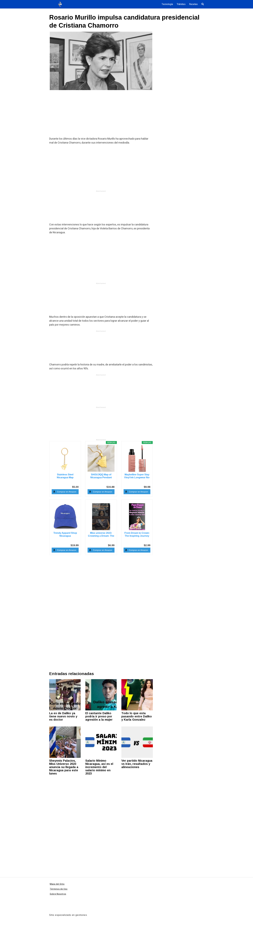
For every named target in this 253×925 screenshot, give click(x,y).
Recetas (193, 4)
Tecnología (167, 4)
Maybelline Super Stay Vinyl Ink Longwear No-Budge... (137, 476)
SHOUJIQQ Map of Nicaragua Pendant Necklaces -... (101, 476)
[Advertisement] (101, 115)
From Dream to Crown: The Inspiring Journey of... (137, 534)
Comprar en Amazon (66, 492)
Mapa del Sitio (57, 884)
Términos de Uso (58, 889)
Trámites (181, 4)
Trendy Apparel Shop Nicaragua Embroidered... (65, 534)
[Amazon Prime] (146, 482)
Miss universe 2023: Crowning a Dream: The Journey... (101, 534)
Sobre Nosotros (58, 894)
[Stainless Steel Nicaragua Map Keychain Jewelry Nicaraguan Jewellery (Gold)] (65, 458)
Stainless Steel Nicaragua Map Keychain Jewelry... (65, 476)
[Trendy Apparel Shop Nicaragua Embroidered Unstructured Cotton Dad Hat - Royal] (65, 516)
